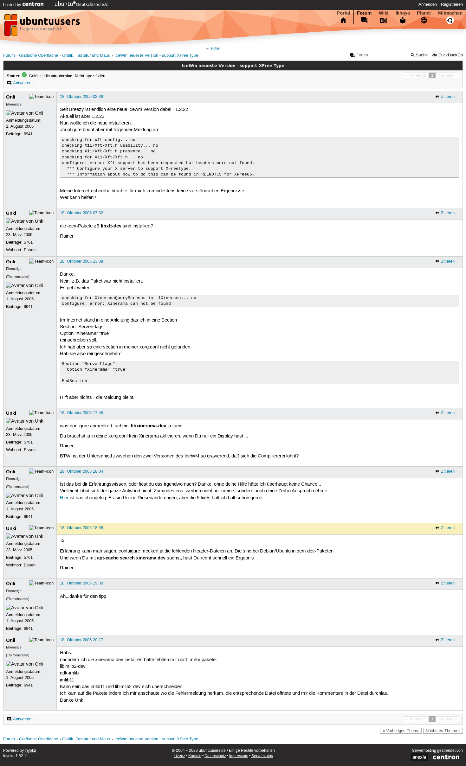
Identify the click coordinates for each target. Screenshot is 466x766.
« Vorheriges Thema (401, 730)
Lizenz (179, 756)
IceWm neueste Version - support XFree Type (156, 55)
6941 (28, 134)
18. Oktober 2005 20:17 (81, 639)
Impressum (238, 756)
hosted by (13, 4)
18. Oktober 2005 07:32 (81, 212)
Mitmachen (450, 13)
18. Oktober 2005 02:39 (81, 96)
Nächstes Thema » (443, 730)
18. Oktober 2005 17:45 (81, 412)
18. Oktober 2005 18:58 (81, 527)
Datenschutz (215, 756)
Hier (64, 498)
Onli (10, 97)
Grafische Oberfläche (38, 55)
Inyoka (30, 750)
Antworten (22, 83)
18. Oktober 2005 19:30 (81, 583)
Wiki (383, 13)
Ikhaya (403, 13)
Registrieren (452, 4)
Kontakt (194, 756)
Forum (364, 13)
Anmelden (427, 4)
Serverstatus (262, 756)
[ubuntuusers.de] (42, 27)
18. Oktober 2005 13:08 (81, 261)
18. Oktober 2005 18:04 (81, 471)
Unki (11, 213)
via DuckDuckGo (447, 55)
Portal (343, 13)
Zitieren (448, 96)
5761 (28, 242)
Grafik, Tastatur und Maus (86, 55)
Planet (424, 13)
